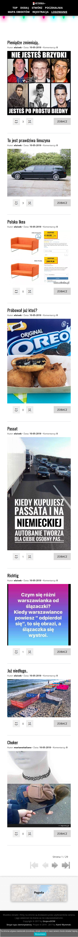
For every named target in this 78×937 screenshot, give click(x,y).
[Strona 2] (55, 865)
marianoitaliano (22, 747)
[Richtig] (39, 614)
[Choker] (39, 789)
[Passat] (39, 493)
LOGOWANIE (59, 12)
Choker (12, 742)
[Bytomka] (39, 4)
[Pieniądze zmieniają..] (39, 83)
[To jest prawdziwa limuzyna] (39, 173)
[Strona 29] (66, 865)
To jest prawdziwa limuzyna (28, 140)
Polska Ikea (16, 221)
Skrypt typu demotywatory (19, 924)
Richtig (13, 575)
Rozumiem (40, 934)
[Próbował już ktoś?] (39, 361)
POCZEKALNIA (54, 7)
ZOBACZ (62, 121)
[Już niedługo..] (39, 698)
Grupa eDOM (49, 921)
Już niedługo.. (17, 670)
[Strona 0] (45, 865)
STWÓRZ (37, 7)
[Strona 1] (34, 865)
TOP (15, 7)
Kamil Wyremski (63, 924)
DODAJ (24, 7)
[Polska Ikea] (39, 257)
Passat (12, 428)
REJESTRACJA (40, 12)
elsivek (18, 47)
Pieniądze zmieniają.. (23, 42)
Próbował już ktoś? (22, 310)
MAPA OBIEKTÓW (19, 12)
